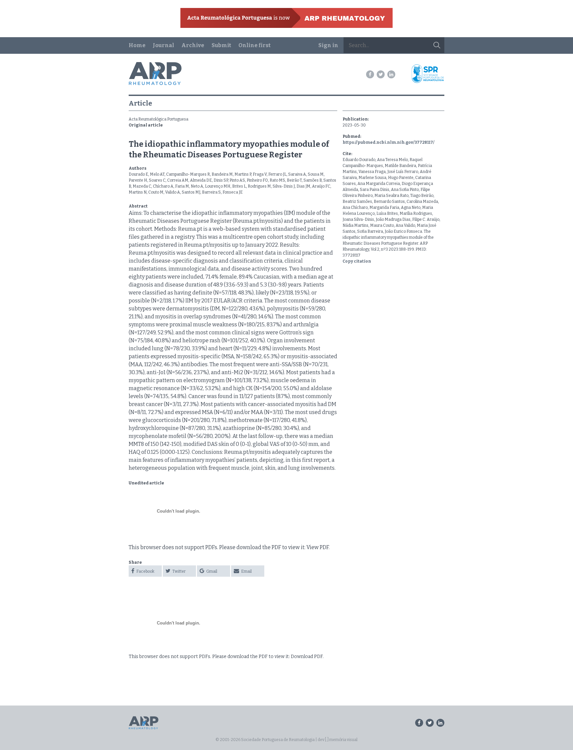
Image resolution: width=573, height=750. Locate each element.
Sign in (328, 45)
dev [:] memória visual (337, 739)
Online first (254, 45)
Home (137, 45)
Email (246, 571)
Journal (163, 45)
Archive (192, 45)
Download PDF (307, 656)
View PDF (317, 547)
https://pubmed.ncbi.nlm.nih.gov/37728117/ (388, 142)
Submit (221, 45)
